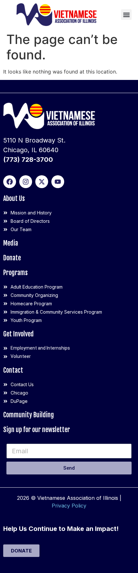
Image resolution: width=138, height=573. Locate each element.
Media (10, 243)
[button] (126, 14)
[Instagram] (25, 181)
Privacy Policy (69, 505)
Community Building (28, 415)
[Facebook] (9, 181)
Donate (12, 258)
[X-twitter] (41, 181)
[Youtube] (57, 181)
